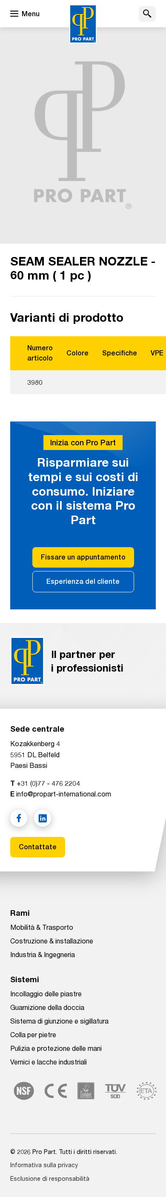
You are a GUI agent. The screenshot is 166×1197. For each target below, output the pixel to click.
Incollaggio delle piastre (46, 993)
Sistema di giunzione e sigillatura (59, 1021)
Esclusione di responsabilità (49, 1178)
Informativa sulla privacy (44, 1164)
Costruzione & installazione (51, 941)
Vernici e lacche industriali (48, 1062)
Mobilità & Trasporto (41, 927)
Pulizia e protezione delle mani (56, 1048)
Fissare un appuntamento (83, 557)
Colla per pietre (33, 1034)
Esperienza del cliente (83, 581)
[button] (147, 14)
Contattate (38, 847)
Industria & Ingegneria (42, 954)
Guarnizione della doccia (47, 1007)
